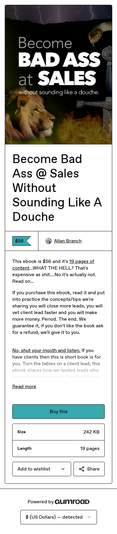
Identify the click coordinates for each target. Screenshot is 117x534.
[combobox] (41, 469)
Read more (24, 386)
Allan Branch (68, 241)
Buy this (59, 411)
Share (93, 469)
